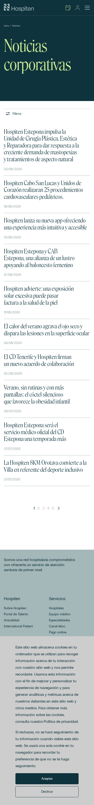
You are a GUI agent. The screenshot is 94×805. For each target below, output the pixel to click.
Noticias (16, 25)
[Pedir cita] (68, 7)
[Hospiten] (19, 8)
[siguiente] (58, 508)
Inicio (6, 25)
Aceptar (47, 779)
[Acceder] (78, 7)
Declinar (47, 792)
